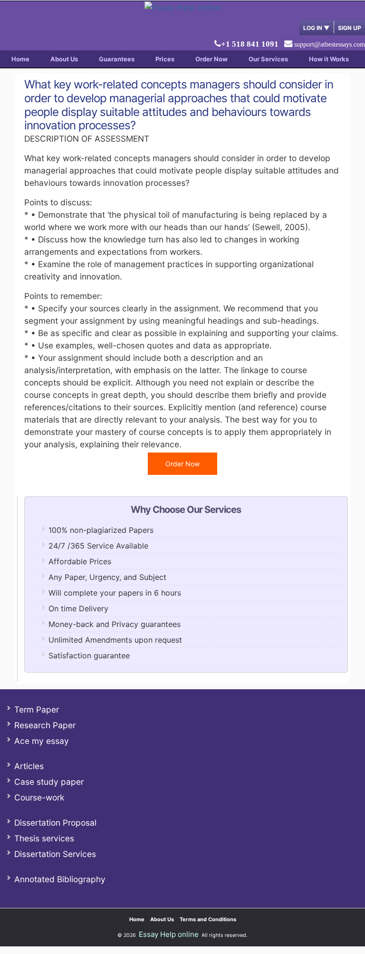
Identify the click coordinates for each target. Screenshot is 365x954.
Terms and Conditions (208, 919)
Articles (29, 766)
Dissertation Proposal (55, 823)
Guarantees (116, 59)
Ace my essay (41, 741)
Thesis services (44, 838)
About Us (64, 59)
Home (20, 59)
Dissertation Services (55, 854)
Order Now (211, 59)
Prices (164, 59)
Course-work (39, 797)
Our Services (268, 59)
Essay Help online (169, 934)
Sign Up (349, 27)
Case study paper (49, 782)
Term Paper (36, 709)
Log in (316, 27)
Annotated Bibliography (60, 879)
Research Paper (45, 725)
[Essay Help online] (182, 7)
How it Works (329, 59)
